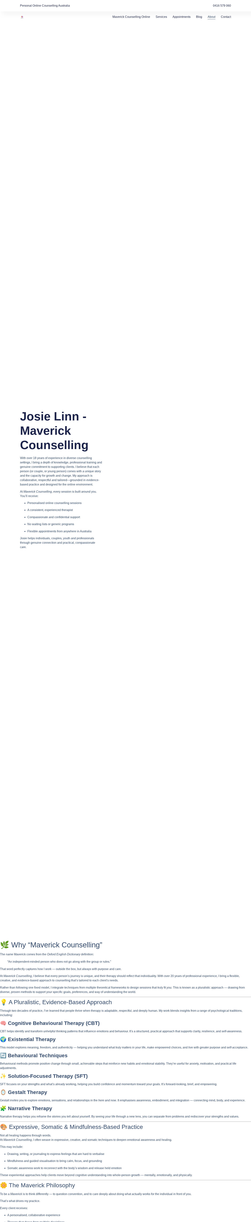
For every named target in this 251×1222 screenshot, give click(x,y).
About (211, 16)
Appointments (182, 16)
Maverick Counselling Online (131, 16)
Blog (199, 16)
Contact (226, 16)
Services (161, 16)
